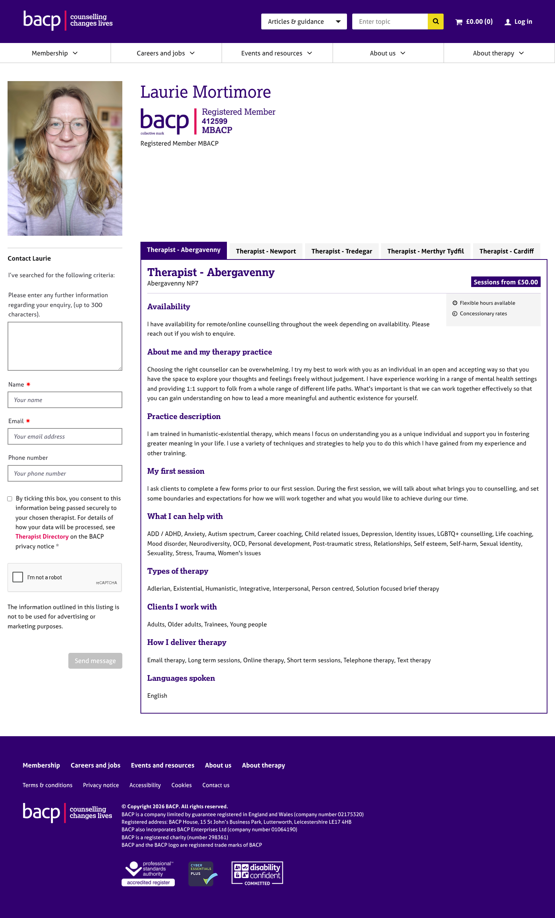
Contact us (216, 785)
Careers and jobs (161, 53)
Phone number (28, 457)
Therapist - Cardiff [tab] (506, 251)
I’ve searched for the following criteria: (61, 275)
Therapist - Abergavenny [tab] (183, 249)
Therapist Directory (42, 536)
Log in (523, 21)
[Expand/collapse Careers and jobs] (192, 53)
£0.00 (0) (479, 21)
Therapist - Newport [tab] (266, 251)
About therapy (493, 53)
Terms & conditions (47, 785)
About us (383, 53)
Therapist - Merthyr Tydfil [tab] (425, 251)
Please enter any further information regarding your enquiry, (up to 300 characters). (58, 304)
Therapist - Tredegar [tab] (341, 251)
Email (16, 421)
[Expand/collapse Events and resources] (309, 53)
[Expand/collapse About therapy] (521, 53)
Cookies (181, 785)
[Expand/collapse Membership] (75, 53)
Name (16, 384)
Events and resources (271, 53)
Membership (50, 53)
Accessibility (145, 785)
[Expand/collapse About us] (403, 53)
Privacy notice (101, 785)
